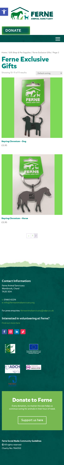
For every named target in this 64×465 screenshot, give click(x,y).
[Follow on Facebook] (4, 331)
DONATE (13, 30)
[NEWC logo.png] (12, 385)
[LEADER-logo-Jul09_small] (10, 352)
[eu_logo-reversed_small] (33, 353)
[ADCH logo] (12, 372)
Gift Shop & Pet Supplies (20, 52)
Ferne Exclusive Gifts (42, 52)
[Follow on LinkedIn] (16, 331)
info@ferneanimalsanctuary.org (19, 302)
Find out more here (11, 323)
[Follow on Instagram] (10, 331)
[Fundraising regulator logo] (33, 369)
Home (4, 52)
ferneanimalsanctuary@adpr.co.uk (37, 310)
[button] (4, 12)
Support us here (32, 420)
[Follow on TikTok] (23, 331)
